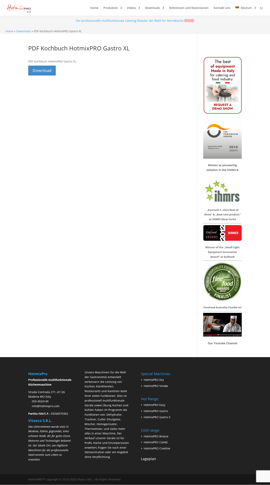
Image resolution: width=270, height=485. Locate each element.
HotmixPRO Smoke (156, 386)
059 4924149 (40, 401)
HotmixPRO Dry (154, 380)
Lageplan (148, 458)
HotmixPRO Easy (154, 405)
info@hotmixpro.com (45, 406)
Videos (131, 8)
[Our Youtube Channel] (222, 335)
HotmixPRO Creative (157, 448)
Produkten (110, 8)
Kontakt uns (222, 8)
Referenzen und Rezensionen (189, 8)
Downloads (23, 31)
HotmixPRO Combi (156, 442)
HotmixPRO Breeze (156, 436)
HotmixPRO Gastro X (157, 417)
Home (94, 8)
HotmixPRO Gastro (156, 411)
